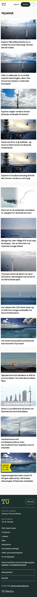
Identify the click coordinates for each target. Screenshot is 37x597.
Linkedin (5, 536)
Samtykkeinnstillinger (10, 549)
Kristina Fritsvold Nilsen (11, 514)
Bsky (4, 541)
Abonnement (7, 572)
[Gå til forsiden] (4, 4)
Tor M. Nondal (7, 522)
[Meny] (33, 4)
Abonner (25, 4)
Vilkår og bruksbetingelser (12, 553)
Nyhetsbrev (6, 545)
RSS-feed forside (9, 528)
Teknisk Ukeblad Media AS (19, 586)
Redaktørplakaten (19, 565)
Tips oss (30, 502)
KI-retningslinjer (8, 557)
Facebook (6, 532)
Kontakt (5, 578)
